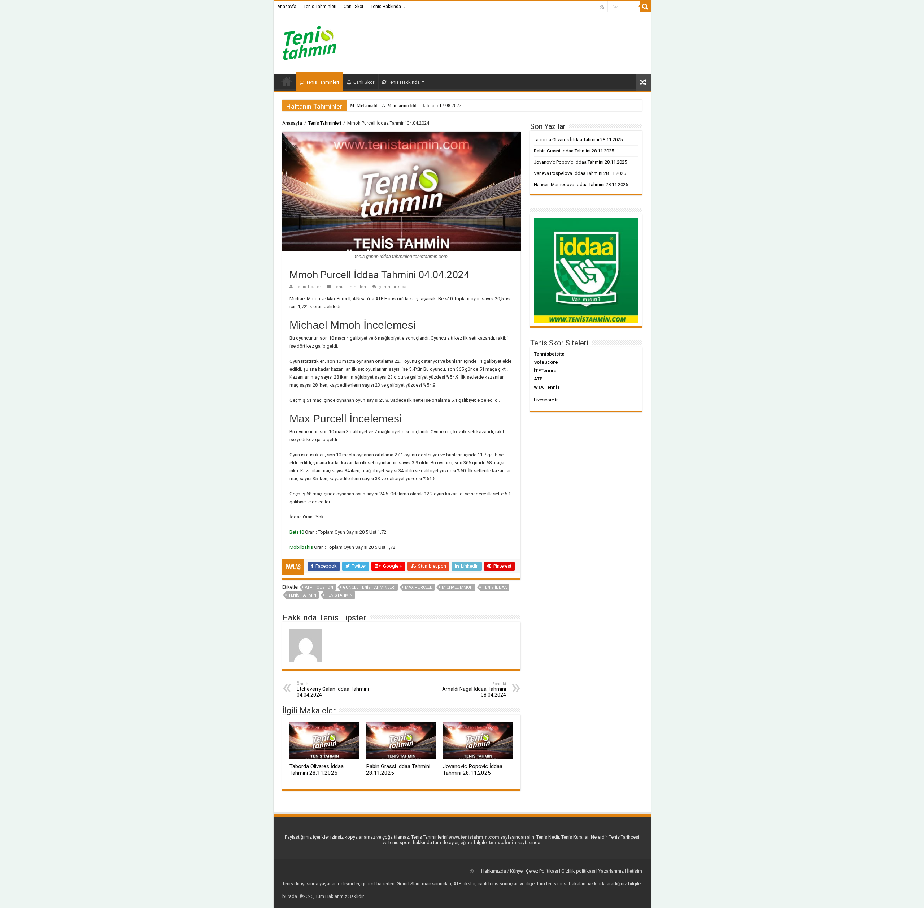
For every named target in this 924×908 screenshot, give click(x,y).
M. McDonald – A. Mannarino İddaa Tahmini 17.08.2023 (406, 105)
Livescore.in (546, 400)
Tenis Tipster (308, 286)
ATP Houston (319, 587)
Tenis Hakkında (386, 6)
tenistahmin (339, 595)
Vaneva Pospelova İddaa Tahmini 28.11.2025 (580, 173)
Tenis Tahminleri (320, 6)
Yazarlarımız (611, 871)
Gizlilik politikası (578, 871)
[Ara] (645, 6)
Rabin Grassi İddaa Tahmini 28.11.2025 (574, 151)
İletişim (634, 871)
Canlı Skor (353, 6)
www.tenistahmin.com (474, 837)
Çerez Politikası (542, 871)
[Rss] (602, 7)
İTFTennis (545, 370)
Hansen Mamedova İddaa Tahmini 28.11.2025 (581, 184)
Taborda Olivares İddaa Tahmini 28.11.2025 (316, 769)
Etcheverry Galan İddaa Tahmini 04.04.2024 (333, 689)
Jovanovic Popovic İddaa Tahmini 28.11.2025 (472, 769)
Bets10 (297, 532)
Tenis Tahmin (302, 595)
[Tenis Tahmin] (315, 42)
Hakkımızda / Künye (502, 871)
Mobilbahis (301, 547)
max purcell (418, 587)
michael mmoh (457, 587)
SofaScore (546, 362)
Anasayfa (286, 6)
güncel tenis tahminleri (369, 587)
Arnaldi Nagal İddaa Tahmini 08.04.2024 (474, 689)
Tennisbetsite (549, 354)
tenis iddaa (495, 587)
